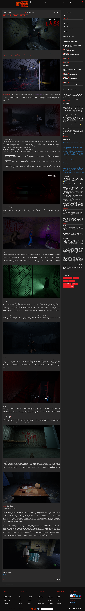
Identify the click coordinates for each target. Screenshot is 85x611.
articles (66, 23)
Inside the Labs (67, 278)
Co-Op (65, 280)
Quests (41, 6)
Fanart (29, 600)
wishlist (49, 599)
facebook (59, 599)
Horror (76, 278)
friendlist (39, 600)
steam (58, 602)
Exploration (67, 283)
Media (63, 6)
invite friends (50, 600)
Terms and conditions (8, 596)
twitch (58, 597)
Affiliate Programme (7, 602)
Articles (58, 6)
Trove (20, 596)
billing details (50, 597)
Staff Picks (30, 603)
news (65, 21)
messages (39, 599)
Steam (4, 574)
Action (71, 286)
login (66, 1)
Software (20, 603)
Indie (65, 286)
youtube (58, 596)
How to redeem (6, 599)
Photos (29, 599)
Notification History (41, 602)
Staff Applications (68, 50)
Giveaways (47, 6)
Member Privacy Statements (71, 74)
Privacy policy (6, 597)
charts (66, 26)
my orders (49, 596)
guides (65, 31)
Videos (29, 597)
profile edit (50, 602)
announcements (68, 29)
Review (71, 280)
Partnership (6, 603)
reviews (66, 18)
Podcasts (30, 596)
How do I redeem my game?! (70, 41)
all (64, 15)
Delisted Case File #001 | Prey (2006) (73, 84)
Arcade (53, 6)
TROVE (36, 6)
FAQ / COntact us (7, 600)
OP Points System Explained (71, 60)
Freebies (29, 602)
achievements (40, 597)
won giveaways (50, 603)
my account (40, 596)
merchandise (59, 603)
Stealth (75, 283)
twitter (58, 600)
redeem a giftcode (41, 603)
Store (31, 6)
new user (73, 1)
